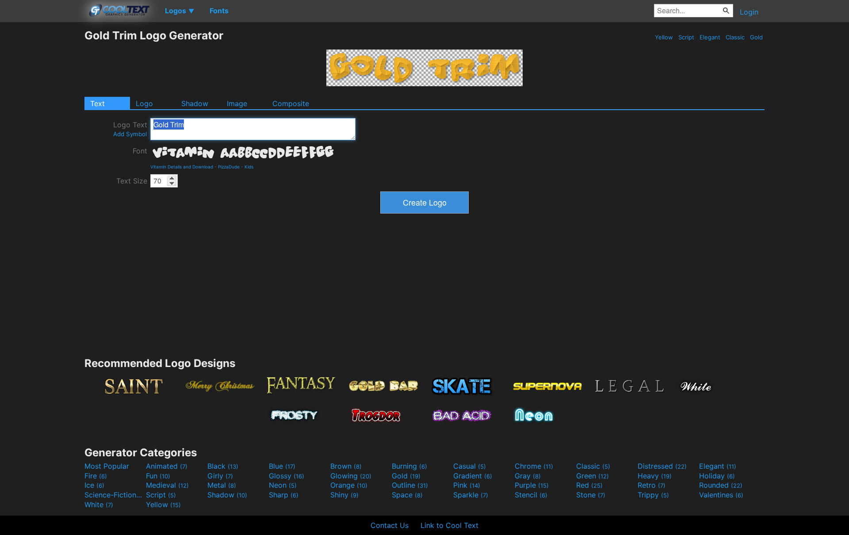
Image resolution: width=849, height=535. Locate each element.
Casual (469, 466)
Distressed (662, 466)
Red (589, 485)
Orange (348, 485)
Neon (283, 485)
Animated (166, 466)
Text (97, 103)
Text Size (131, 180)
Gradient (472, 475)
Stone (590, 494)
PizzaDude (229, 166)
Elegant (710, 37)
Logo (144, 103)
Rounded (720, 485)
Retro (651, 485)
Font (140, 150)
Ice (94, 485)
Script (686, 37)
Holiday (717, 475)
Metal (221, 485)
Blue (282, 466)
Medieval (167, 485)
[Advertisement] (42, 161)
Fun (158, 475)
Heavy (655, 475)
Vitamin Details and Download (181, 166)
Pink (466, 485)
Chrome (534, 466)
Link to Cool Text (449, 525)
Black (222, 466)
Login (749, 12)
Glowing (350, 475)
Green (592, 475)
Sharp (283, 494)
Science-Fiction (114, 494)
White (98, 504)
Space (407, 494)
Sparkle (470, 494)
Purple (532, 485)
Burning (409, 466)
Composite (290, 103)
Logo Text (130, 129)
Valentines (721, 494)
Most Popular (106, 466)
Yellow (664, 37)
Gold (756, 37)
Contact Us (390, 525)
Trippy (653, 494)
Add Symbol (130, 134)
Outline (410, 485)
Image (237, 103)
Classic (735, 37)
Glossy (286, 475)
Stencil (531, 494)
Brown (346, 466)
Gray (528, 475)
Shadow (194, 103)
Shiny (344, 494)
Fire (95, 475)
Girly (220, 475)
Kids (249, 166)
